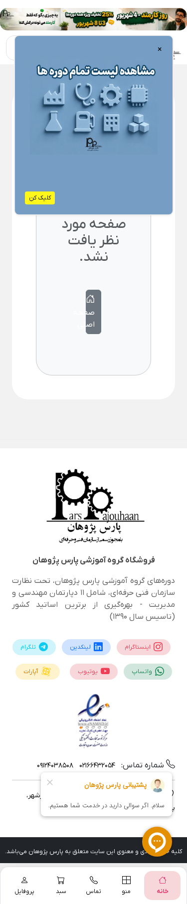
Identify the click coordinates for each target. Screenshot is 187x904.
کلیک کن (40, 198)
